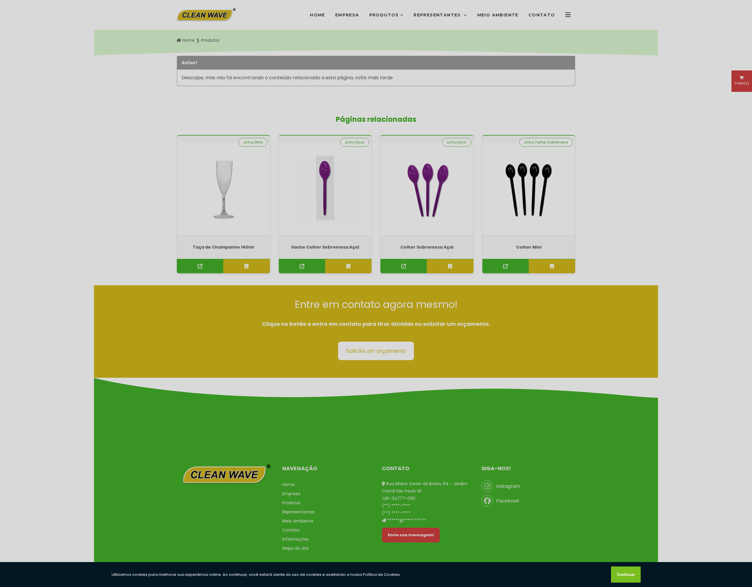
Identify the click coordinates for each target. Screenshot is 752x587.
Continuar (626, 574)
